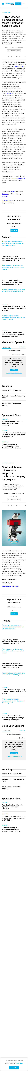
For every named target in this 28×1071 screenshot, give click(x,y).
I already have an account (14, 373)
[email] (19, 56)
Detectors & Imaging (8, 463)
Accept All (14, 1067)
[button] (3, 4)
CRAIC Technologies (17, 493)
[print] (25, 56)
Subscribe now (7, 200)
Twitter (12, 191)
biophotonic (10, 93)
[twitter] (14, 56)
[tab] (6, 347)
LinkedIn (5, 196)
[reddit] (17, 56)
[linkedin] (11, 56)
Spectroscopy (6, 12)
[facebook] (8, 56)
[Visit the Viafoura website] (22, 354)
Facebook (5, 194)
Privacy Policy (19, 1063)
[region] (14, 351)
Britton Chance (20, 66)
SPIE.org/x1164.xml (18, 178)
